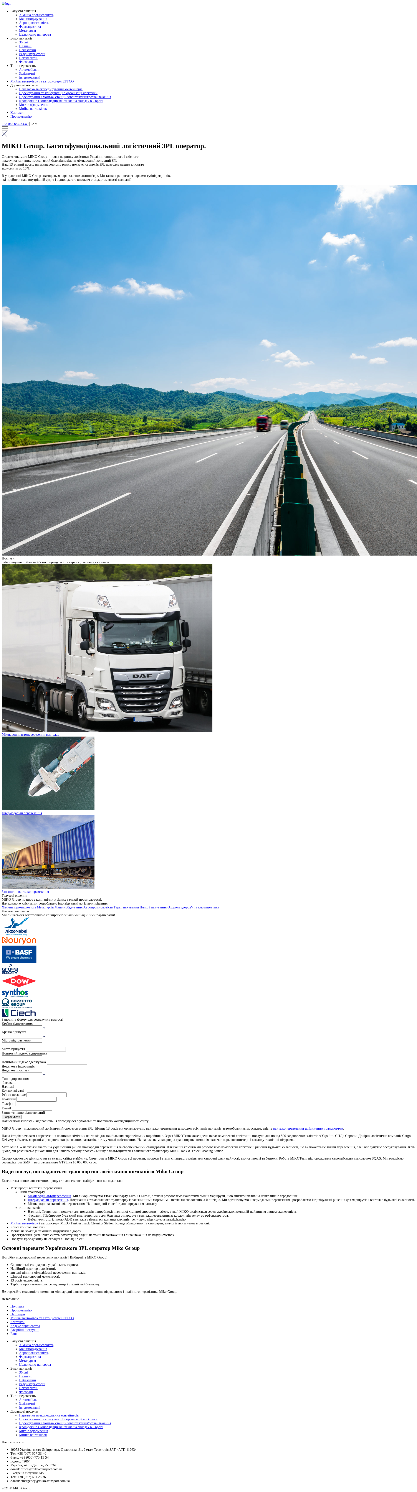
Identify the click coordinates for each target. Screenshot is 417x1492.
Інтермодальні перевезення (48, 1200)
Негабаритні (28, 58)
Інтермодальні (29, 77)
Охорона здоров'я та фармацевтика (193, 907)
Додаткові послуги (16, 1070)
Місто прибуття (13, 1049)
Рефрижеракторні (32, 54)
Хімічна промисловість (36, 15)
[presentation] (22, 1027)
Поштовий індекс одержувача (24, 1062)
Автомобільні (29, 69)
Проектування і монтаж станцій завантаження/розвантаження (65, 97)
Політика (17, 1306)
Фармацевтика (30, 26)
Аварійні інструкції (24, 1330)
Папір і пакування (153, 907)
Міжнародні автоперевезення (49, 1196)
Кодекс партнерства (25, 1326)
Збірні (23, 42)
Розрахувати (11, 1117)
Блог (13, 1334)
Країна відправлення (17, 1023)
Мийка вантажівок (33, 108)
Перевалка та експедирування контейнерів (51, 89)
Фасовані (26, 62)
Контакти (17, 112)
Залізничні (27, 73)
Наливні (25, 46)
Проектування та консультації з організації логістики (58, 93)
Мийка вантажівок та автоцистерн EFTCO (42, 81)
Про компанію (21, 116)
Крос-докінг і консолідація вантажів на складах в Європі (61, 101)
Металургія (27, 30)
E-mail (6, 1108)
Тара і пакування (126, 907)
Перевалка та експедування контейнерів (49, 1415)
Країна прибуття (14, 1032)
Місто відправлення (16, 1040)
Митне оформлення (33, 105)
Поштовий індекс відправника (24, 1053)
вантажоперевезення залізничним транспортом (308, 1128)
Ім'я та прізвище (14, 1094)
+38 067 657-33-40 (15, 124)
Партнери (17, 1314)
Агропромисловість (33, 23)
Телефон (8, 1103)
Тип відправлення (15, 1079)
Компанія (9, 1099)
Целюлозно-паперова (35, 34)
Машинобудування (33, 19)
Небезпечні (27, 50)
